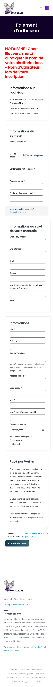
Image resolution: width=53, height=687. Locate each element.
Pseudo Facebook (18, 353)
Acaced (13, 273)
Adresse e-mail (17, 181)
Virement (16, 444)
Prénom (14, 341)
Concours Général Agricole (20, 673)
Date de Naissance (19, 424)
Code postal (16, 388)
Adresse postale (18, 376)
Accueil (14, 669)
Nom (12, 329)
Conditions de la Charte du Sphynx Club (33, 535)
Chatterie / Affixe (18, 237)
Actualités (24, 669)
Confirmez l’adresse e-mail (22, 193)
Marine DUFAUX (11, 650)
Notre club (37, 669)
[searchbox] (11, 304)
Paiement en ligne (20, 681)
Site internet (15, 249)
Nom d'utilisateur (18, 142)
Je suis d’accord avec (28, 535)
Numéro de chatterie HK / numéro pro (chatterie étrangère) (26, 286)
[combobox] (28, 305)
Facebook (36, 681)
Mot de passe (13, 155)
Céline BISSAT (37, 647)
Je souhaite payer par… (21, 437)
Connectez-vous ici (18, 212)
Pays (12, 300)
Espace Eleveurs (39, 677)
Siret (12, 261)
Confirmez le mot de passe (22, 169)
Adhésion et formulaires (18, 677)
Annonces (40, 673)
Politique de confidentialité (16, 604)
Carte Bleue (17, 440)
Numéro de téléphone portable (24, 412)
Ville (12, 400)
